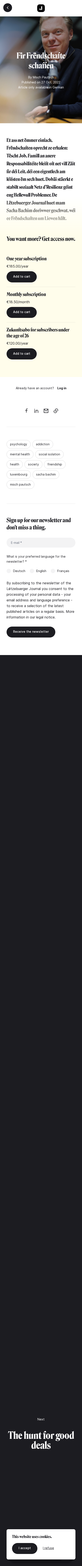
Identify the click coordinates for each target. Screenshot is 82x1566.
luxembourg (18, 474)
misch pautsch (20, 484)
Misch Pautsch (43, 77)
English (41, 571)
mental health (20, 454)
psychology (18, 444)
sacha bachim (46, 474)
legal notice (45, 617)
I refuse (48, 1548)
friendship (54, 464)
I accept (25, 1548)
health (14, 464)
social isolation (49, 454)
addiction (43, 444)
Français (63, 571)
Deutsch (19, 571)
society (33, 464)
